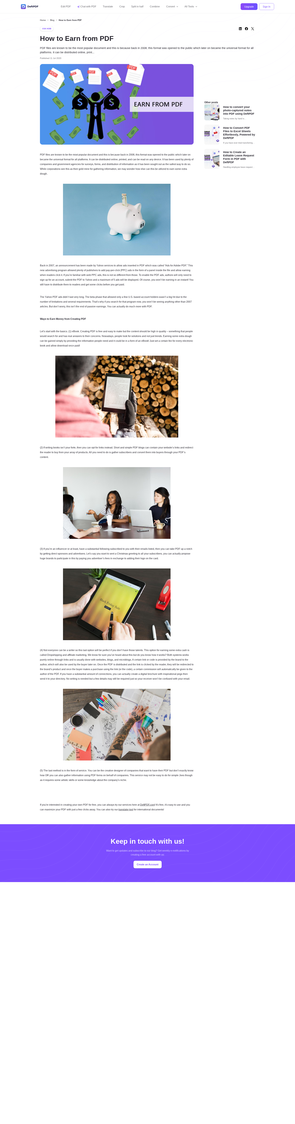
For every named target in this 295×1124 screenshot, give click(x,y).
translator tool (125, 809)
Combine (155, 6)
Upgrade (249, 6)
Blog (52, 20)
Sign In (266, 6)
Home (43, 20)
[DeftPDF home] (29, 6)
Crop (122, 6)
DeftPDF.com (147, 804)
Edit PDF (66, 6)
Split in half (137, 6)
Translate (108, 6)
